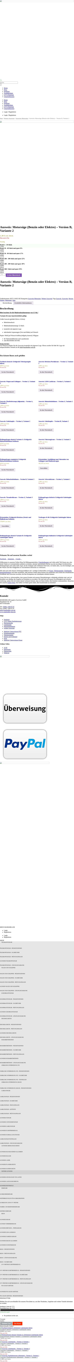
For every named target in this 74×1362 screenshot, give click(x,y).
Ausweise (65, 298)
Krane (51, 571)
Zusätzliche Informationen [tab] (23, 303)
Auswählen (43, 468)
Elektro (2, 300)
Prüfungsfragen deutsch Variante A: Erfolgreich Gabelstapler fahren (20, 1336)
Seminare (7, 91)
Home (6, 88)
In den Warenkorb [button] (8, 372)
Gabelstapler (67, 571)
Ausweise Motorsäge (22, 118)
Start (1, 118)
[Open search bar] (1, 81)
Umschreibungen (9, 97)
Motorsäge (8, 300)
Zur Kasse (17, 1323)
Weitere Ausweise (9, 118)
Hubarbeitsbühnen (5, 572)
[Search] (1, 85)
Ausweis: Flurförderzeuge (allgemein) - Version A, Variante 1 (19, 1357)
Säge (13, 300)
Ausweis (58, 298)
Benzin (71, 298)
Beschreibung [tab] (7, 303)
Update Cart (6, 1323)
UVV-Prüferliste (9, 95)
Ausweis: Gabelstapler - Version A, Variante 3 (14, 1350)
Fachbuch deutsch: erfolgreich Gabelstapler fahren (15, 1329)
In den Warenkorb (13, 275)
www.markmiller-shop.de (8, 612)
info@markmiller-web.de (7, 610)
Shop (5, 90)
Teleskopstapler (58, 571)
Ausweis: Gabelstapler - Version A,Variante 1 (14, 1343)
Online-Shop (11, 582)
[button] (37, 290)
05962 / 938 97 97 (8, 607)
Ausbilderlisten (8, 93)
